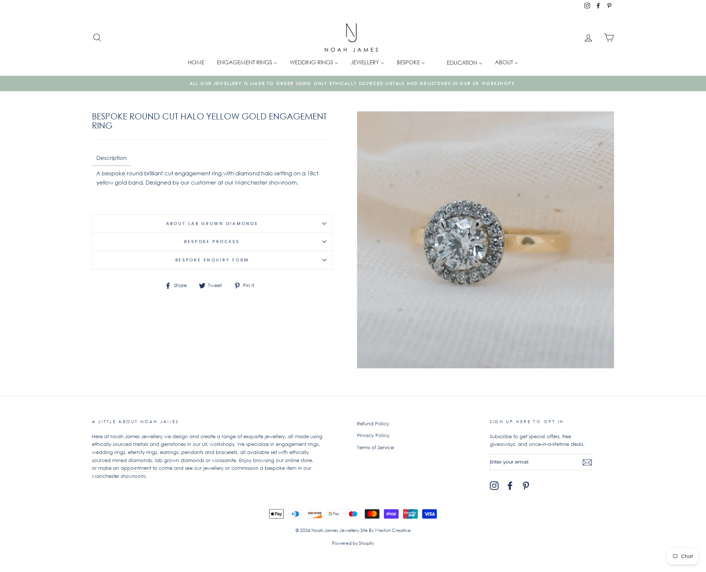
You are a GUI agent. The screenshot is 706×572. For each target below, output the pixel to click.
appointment (136, 468)
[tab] (111, 158)
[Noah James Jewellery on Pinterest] (525, 485)
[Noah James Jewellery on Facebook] (510, 485)
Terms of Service (375, 447)
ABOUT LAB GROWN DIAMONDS (212, 223)
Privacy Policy (373, 435)
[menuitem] (196, 62)
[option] (353, 83)
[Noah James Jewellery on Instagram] (494, 485)
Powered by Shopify (353, 543)
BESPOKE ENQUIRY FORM (212, 260)
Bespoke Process (212, 241)
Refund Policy (373, 424)
